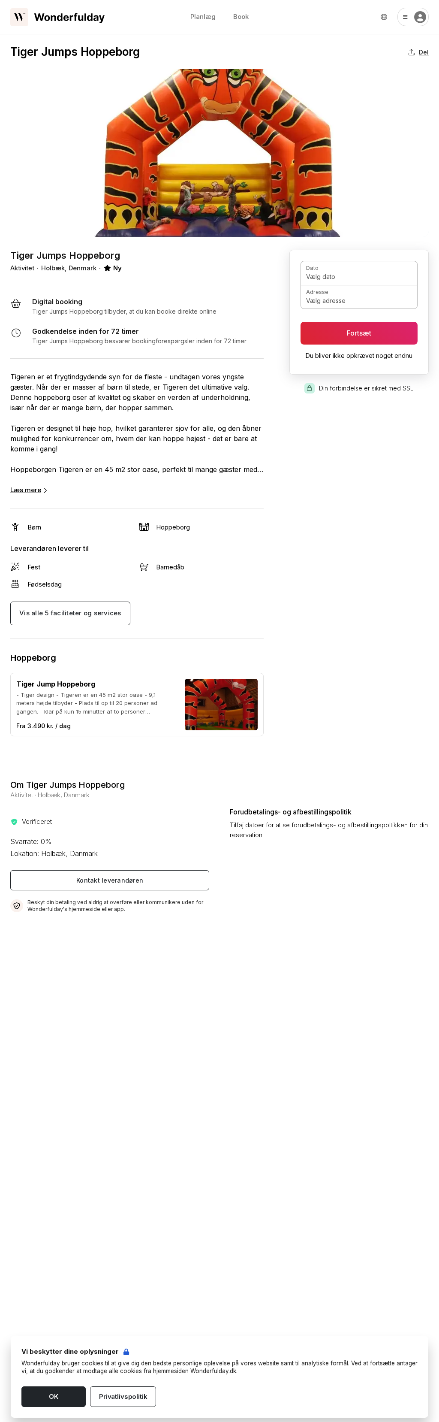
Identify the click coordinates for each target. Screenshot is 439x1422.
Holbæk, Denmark (68, 268)
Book (241, 16)
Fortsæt (359, 333)
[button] (413, 17)
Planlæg (203, 16)
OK (53, 1396)
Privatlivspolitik (123, 1396)
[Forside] (57, 17)
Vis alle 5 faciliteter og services (70, 613)
